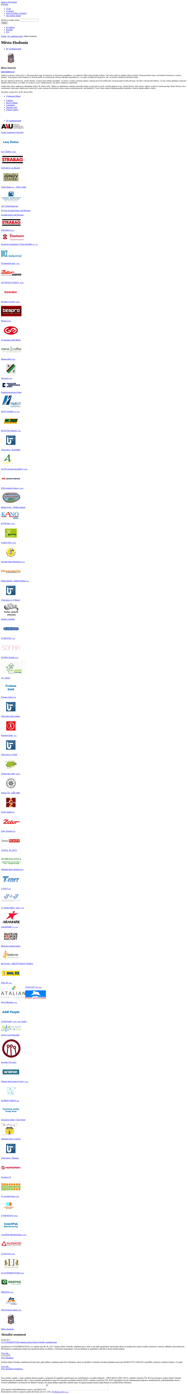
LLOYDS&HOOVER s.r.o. (12, 1273)
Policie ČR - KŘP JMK (10, 793)
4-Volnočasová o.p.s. (9, 1215)
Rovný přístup (12, 103)
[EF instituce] (1, 1376)
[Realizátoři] (1, 1373)
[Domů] (4, 4)
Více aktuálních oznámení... (12, 1369)
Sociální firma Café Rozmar (12, 215)
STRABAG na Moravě (10, 168)
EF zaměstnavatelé (15, 36)
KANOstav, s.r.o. (8, 523)
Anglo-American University (12, 132)
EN (7, 32)
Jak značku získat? (13, 16)
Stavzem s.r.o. (6, 378)
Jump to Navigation (9, 2)
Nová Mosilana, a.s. (9, 1002)
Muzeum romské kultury (11, 946)
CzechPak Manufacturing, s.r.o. (13, 1235)
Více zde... (5, 1353)
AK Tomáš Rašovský (9, 206)
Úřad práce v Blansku (10, 1158)
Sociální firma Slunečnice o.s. (13, 562)
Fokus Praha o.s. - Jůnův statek (13, 187)
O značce (10, 11)
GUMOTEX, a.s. (8, 638)
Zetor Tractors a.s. (8, 831)
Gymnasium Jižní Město (11, 340)
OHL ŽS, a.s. (6, 983)
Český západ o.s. (8, 812)
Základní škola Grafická (10, 1139)
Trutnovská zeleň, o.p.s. (10, 774)
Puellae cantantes (8, 619)
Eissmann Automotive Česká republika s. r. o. (19, 244)
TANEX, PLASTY (9, 850)
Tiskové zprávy (12, 110)
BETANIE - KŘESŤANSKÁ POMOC (17, 964)
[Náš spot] (1, 116)
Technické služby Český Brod (13, 1120)
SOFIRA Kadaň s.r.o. (10, 657)
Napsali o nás (11, 107)
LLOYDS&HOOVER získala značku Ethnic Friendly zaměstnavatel (29, 1342)
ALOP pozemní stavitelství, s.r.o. (14, 469)
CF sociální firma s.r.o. (10, 1196)
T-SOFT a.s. (6, 889)
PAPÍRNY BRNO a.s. (10, 1101)
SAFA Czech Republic (10, 1035)
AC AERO (5, 678)
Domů (3, 36)
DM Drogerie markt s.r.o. (11, 1310)
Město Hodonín (7, 1329)
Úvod (8, 9)
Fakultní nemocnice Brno (11, 392)
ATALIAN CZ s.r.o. (33, 987)
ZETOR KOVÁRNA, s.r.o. (12, 282)
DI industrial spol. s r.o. (10, 263)
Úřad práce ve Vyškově (10, 600)
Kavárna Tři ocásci (8, 1062)
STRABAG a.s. (7, 230)
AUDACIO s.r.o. (8, 1254)
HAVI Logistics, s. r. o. (10, 411)
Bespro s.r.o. (6, 321)
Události (9, 100)
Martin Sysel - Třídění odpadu (13, 507)
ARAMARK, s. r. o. (9, 927)
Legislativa (10, 105)
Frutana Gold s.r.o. (8, 697)
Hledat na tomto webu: (10, 20)
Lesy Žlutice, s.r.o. (8, 151)
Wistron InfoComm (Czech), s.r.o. (14, 1081)
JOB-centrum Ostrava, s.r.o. (12, 488)
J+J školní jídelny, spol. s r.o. (12, 908)
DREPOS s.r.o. (7, 1292)
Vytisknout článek (13, 96)
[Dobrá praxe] (1, 114)
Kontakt (9, 30)
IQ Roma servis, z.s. (60, 1392)
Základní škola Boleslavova (12, 869)
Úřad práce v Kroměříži (10, 450)
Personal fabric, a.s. (9, 735)
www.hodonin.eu (7, 72)
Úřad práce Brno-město (10, 716)
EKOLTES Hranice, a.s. (11, 431)
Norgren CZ (6, 1177)
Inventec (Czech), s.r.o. (10, 302)
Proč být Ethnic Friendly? (16, 13)
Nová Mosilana (7, 1358)
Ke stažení (10, 27)
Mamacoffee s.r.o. (8, 359)
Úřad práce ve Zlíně (9, 754)
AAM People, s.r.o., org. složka (14, 1021)
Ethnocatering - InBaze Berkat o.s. (15, 581)
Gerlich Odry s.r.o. (8, 542)
